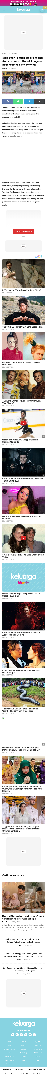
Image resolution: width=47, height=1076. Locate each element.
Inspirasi (14, 53)
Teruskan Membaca (23, 231)
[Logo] (23, 10)
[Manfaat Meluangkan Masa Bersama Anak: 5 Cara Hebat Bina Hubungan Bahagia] (23, 897)
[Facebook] (12, 1034)
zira (5, 68)
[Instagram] (17, 1034)
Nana (19, 959)
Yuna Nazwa (6, 922)
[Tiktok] (25, 1034)
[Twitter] (21, 1034)
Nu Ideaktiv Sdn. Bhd (22, 1073)
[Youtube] (30, 1034)
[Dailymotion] (34, 1034)
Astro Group (39, 1073)
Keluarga (5, 53)
